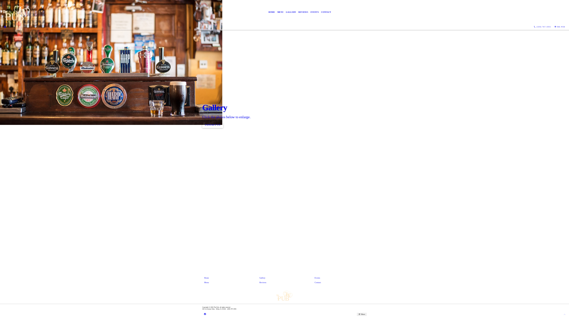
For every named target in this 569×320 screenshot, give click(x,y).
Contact (326, 12)
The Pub (561, 27)
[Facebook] (5, 27)
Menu (280, 12)
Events (315, 12)
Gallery (291, 12)
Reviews (303, 12)
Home (271, 12)
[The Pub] (16, 12)
